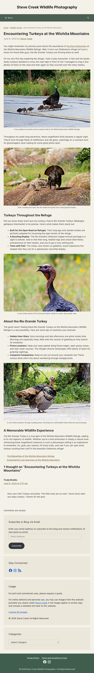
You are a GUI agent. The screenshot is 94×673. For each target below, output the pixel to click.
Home (6, 28)
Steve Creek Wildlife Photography (47, 7)
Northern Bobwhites (77, 46)
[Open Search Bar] (88, 18)
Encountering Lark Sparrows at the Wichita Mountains (33, 460)
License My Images (18, 612)
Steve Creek (41, 603)
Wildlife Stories (16, 28)
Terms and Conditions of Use (54, 658)
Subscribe (17, 546)
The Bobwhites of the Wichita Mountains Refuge (30, 456)
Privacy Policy (33, 658)
